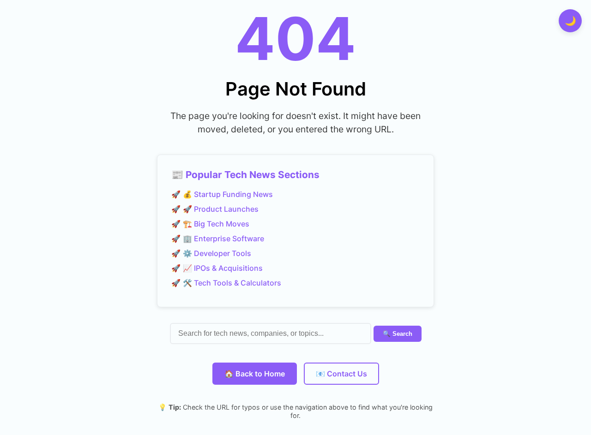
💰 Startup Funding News (228, 194)
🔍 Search (397, 333)
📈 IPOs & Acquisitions (223, 268)
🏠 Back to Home (254, 373)
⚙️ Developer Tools (217, 253)
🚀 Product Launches (221, 209)
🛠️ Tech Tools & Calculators (232, 282)
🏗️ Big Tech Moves (216, 223)
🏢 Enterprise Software (223, 238)
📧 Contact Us (341, 373)
